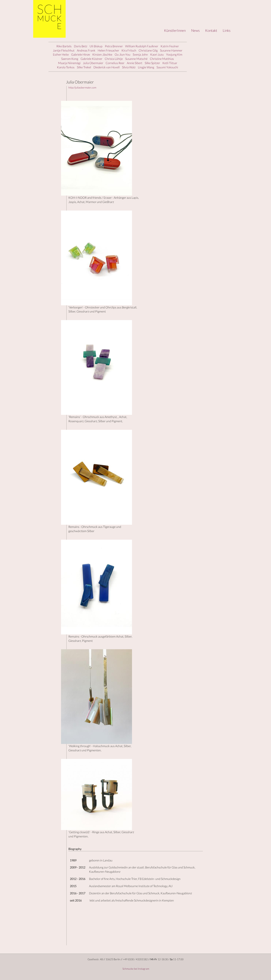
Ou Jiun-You (122, 54)
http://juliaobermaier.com (82, 87)
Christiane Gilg (148, 50)
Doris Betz (80, 46)
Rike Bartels (64, 46)
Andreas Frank (86, 50)
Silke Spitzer (152, 63)
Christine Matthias (162, 58)
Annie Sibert (134, 63)
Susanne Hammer (171, 50)
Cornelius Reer (115, 63)
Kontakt (211, 30)
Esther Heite (61, 54)
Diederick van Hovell (106, 67)
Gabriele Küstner (91, 58)
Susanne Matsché (136, 58)
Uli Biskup (96, 46)
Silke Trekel (84, 67)
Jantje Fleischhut (63, 50)
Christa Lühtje (114, 58)
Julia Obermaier (93, 63)
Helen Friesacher (108, 50)
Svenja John (140, 54)
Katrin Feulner (170, 46)
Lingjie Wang (146, 67)
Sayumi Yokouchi (167, 67)
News (195, 30)
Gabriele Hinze (80, 54)
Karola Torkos (65, 67)
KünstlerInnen (175, 30)
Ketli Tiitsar (169, 63)
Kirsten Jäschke (102, 54)
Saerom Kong (69, 58)
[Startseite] (49, 19)
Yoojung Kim (174, 54)
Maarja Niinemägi (69, 63)
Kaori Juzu (157, 54)
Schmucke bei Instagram (135, 968)
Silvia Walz (129, 67)
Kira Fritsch (128, 50)
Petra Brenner (114, 46)
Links (226, 30)
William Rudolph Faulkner (141, 46)
